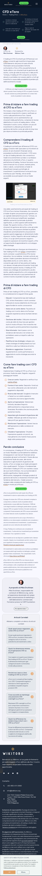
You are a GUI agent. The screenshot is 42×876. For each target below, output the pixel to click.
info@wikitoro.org (13, 791)
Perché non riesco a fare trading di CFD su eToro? (17, 674)
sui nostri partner (27, 841)
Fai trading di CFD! (21, 86)
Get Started (24, 3)
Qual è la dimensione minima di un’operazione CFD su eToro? (19, 651)
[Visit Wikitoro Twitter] (8, 773)
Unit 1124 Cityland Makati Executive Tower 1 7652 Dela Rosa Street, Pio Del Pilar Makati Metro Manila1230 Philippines (21, 799)
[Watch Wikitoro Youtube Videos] (12, 773)
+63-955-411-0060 (14, 786)
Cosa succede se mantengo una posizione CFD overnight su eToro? (18, 697)
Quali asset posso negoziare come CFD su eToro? (19, 630)
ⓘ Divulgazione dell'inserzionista (12, 43)
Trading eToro (13, 15)
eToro (5, 149)
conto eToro (12, 382)
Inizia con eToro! (21, 488)
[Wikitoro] (8, 3)
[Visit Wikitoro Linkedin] (17, 773)
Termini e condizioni (8, 827)
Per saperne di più (20, 608)
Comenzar (21, 37)
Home (5, 15)
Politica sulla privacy (10, 868)
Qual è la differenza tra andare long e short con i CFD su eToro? (17, 721)
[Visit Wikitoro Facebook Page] (4, 773)
